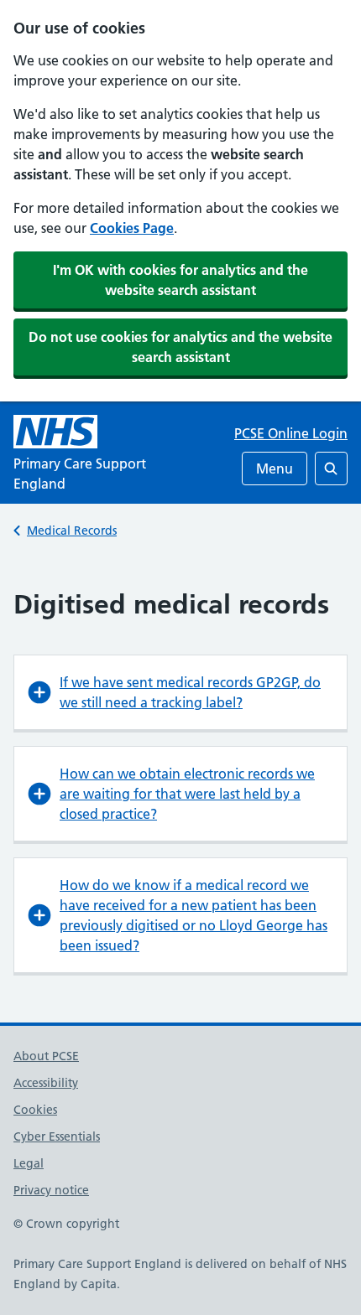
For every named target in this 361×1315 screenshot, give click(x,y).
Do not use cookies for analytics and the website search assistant (180, 347)
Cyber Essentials (56, 1136)
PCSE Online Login (291, 433)
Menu (274, 468)
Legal (28, 1163)
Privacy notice (51, 1190)
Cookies (35, 1109)
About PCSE (46, 1056)
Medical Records (72, 530)
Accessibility (45, 1082)
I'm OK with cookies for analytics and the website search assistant (180, 279)
